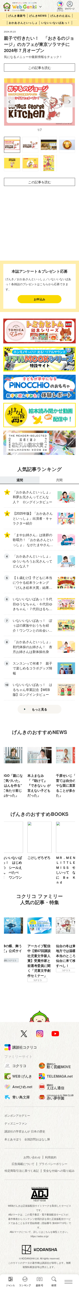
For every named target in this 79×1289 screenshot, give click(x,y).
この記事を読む (39, 67)
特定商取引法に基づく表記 (22, 1170)
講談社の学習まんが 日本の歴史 (24, 1131)
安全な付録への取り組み (59, 1170)
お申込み (39, 299)
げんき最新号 (17, 16)
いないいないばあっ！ (55, 23)
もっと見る (39, 709)
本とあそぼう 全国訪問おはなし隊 (27, 1139)
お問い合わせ (32, 1157)
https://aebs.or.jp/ (40, 1236)
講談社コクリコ (65, 975)
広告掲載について (23, 1164)
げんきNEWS (38, 16)
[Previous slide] (9, 101)
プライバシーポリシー (53, 1164)
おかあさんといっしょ (23, 23)
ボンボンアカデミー (17, 1115)
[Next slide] (69, 101)
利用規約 (50, 1157)
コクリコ (37, 970)
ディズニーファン (15, 1123)
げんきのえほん (60, 16)
